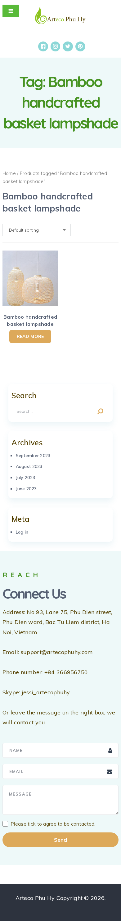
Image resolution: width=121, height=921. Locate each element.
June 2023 (26, 488)
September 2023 (33, 455)
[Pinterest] (80, 46)
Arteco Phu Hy (35, 897)
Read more (30, 336)
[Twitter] (68, 46)
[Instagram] (55, 46)
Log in (22, 532)
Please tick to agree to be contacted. (53, 824)
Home (9, 173)
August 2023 (29, 466)
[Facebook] (43, 46)
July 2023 (25, 477)
